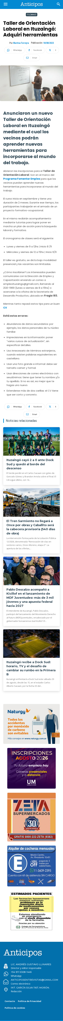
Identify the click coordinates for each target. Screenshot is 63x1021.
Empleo (35, 178)
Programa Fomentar (16, 178)
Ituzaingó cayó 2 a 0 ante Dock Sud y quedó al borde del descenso (30, 464)
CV (5, 307)
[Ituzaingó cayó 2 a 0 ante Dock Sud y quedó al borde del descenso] (31, 441)
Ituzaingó (31, 14)
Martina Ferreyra (21, 43)
